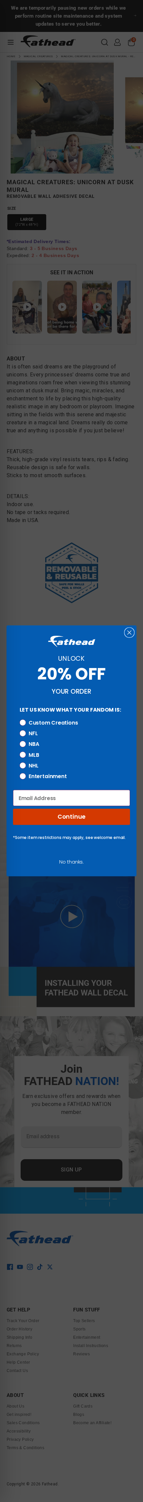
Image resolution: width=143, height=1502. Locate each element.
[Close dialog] (129, 632)
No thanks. (71, 862)
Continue (71, 817)
